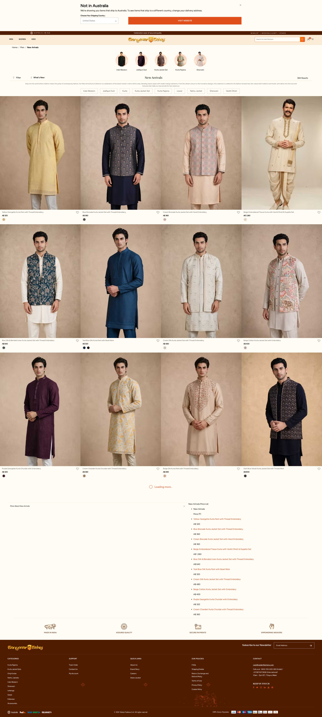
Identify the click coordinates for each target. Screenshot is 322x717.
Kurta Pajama (12, 665)
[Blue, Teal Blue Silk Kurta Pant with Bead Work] (84, 348)
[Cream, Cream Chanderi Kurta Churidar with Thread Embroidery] (84, 476)
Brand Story (134, 669)
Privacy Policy (197, 685)
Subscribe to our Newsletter (256, 645)
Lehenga (11, 691)
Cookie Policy (197, 689)
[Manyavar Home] (146, 39)
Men (22, 47)
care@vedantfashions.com (263, 665)
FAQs (194, 665)
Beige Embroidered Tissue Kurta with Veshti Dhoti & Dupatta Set (269, 212)
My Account (73, 673)
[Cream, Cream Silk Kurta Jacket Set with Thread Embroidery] (165, 348)
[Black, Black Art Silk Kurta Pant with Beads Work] (88, 348)
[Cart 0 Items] (312, 39)
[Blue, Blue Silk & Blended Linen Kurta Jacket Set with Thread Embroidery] (4, 348)
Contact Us (73, 669)
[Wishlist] (77, 212)
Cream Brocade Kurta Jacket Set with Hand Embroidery (185, 212)
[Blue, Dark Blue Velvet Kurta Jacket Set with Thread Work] (245, 476)
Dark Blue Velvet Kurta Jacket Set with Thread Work (264, 468)
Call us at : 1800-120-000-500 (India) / (268, 669)
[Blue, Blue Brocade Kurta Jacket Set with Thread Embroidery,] (84, 219)
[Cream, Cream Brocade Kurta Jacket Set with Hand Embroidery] (165, 219)
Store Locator (135, 678)
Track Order (73, 665)
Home (14, 47)
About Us (133, 665)
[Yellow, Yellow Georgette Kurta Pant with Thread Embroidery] (4, 219)
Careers (133, 673)
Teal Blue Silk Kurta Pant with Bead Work (98, 340)
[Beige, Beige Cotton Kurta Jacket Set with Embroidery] (245, 348)
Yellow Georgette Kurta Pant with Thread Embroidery (22, 212)
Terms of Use (197, 681)
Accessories (12, 703)
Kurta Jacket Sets (14, 669)
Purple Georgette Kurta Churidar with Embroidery (21, 468)
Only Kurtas (12, 673)
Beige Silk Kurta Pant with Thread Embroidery (180, 468)
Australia (14, 712)
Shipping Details (198, 669)
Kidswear (11, 699)
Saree (10, 695)
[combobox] (280, 39)
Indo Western (13, 682)
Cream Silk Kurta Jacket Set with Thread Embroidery (183, 340)
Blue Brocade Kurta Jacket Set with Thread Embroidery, (104, 212)
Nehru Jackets (13, 678)
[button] (12, 39)
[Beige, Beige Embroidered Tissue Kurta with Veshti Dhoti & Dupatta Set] (245, 219)
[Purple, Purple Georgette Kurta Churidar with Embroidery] (4, 476)
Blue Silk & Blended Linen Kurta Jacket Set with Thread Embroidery (28, 340)
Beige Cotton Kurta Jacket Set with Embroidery (262, 340)
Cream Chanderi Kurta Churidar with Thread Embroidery (104, 468)
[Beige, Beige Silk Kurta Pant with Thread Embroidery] (165, 476)
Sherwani (11, 686)
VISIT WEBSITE (185, 20)
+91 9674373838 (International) (265, 672)
